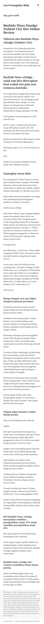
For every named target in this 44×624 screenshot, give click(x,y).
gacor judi (32, 601)
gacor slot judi (27, 603)
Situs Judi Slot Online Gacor (29, 592)
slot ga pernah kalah (30, 609)
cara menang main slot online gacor (19, 597)
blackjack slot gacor (24, 594)
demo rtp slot (28, 599)
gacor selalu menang (15, 603)
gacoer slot (9, 601)
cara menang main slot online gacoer (20, 596)
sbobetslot (20, 609)
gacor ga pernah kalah (21, 601)
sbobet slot (12, 609)
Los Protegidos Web (16, 5)
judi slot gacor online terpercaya (22, 605)
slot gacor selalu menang (27, 611)
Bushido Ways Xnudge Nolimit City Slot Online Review (21, 29)
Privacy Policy (8, 621)
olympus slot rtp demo (23, 607)
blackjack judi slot (11, 594)
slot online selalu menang (27, 613)
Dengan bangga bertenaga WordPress (27, 621)
